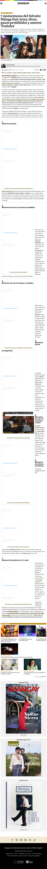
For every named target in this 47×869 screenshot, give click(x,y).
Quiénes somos (9, 853)
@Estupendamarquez (7, 191)
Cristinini (37, 470)
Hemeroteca (22, 853)
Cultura (9, 13)
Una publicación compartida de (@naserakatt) (18, 272)
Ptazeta (33, 72)
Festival (15, 72)
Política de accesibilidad (34, 855)
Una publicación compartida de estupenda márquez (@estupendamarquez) (18, 188)
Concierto (9, 72)
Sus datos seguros (36, 853)
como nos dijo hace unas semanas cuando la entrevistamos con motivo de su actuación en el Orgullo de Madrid (23, 99)
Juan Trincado (10, 65)
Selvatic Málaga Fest (13, 113)
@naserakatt (38, 250)
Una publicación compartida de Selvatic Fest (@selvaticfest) (18, 437)
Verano (38, 72)
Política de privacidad (12, 855)
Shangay (3, 13)
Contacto (16, 853)
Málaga (25, 72)
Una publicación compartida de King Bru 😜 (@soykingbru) (18, 502)
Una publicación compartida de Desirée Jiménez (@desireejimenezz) (18, 604)
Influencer (19, 72)
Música (29, 72)
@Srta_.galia (38, 382)
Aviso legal (28, 853)
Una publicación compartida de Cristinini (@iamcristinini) (18, 546)
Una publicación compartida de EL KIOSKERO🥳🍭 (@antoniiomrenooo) (18, 347)
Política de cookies (22, 855)
